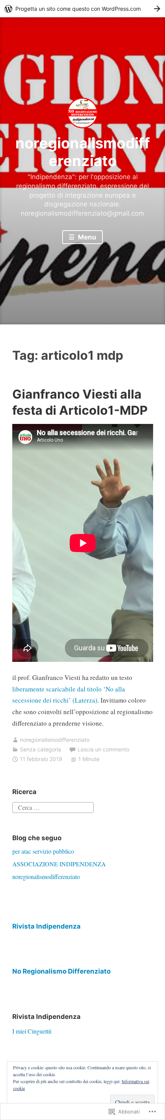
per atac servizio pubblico (43, 851)
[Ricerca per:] (53, 807)
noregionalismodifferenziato (82, 151)
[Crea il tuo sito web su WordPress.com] (82, 8)
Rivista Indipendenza (46, 926)
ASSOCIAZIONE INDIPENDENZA (59, 864)
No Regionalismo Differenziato (61, 971)
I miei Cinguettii (31, 1031)
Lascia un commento (103, 749)
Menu (86, 237)
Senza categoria (40, 749)
